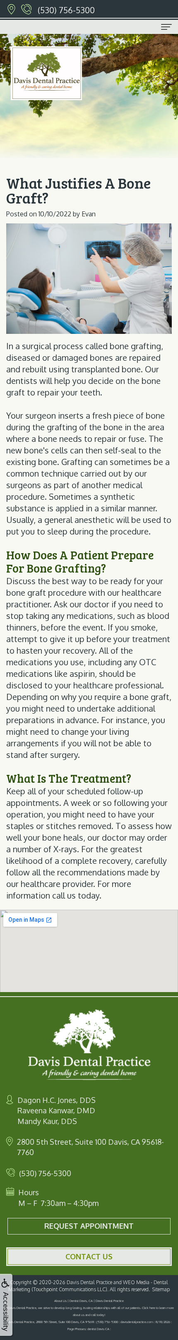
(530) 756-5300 (66, 10)
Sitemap (161, 1289)
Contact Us (89, 1256)
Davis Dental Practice (89, 1282)
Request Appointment (89, 1225)
